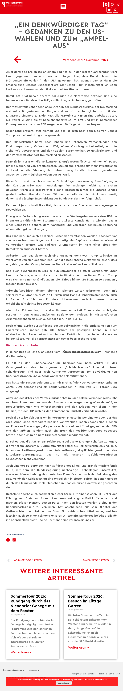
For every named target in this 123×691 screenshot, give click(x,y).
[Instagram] (112, 4)
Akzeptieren (63, 683)
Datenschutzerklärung (13, 670)
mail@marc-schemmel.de (84, 674)
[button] (63, 6)
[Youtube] (109, 10)
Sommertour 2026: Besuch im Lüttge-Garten (86, 601)
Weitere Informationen (97, 679)
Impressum (34, 670)
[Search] (115, 10)
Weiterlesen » (21, 652)
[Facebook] (106, 4)
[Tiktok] (118, 4)
